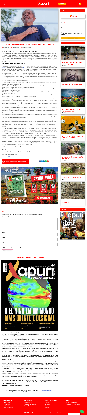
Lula (26, 47)
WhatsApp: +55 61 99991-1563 (73, 404)
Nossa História (6, 404)
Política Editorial (28, 402)
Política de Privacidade (30, 404)
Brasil (23, 47)
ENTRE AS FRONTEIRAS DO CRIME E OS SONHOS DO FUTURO (73, 110)
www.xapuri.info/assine (46, 390)
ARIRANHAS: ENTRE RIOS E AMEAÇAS (72, 178)
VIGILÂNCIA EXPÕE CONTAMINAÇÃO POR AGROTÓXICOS (72, 157)
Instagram (47, 402)
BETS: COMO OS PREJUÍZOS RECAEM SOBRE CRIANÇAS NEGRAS (72, 137)
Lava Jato (4, 67)
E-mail (4, 237)
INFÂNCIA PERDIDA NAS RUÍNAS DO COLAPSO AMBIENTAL (72, 63)
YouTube (47, 406)
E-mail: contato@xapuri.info (73, 402)
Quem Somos (6, 402)
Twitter (47, 407)
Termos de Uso (27, 406)
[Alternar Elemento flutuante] (82, 411)
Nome (4, 232)
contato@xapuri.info (18, 391)
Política (29, 47)
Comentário (5, 216)
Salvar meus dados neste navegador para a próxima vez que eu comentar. (22, 247)
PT (23, 67)
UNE (9, 156)
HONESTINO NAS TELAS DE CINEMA (72, 84)
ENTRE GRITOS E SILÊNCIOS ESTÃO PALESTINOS (72, 201)
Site (3, 242)
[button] (80, 4)
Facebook (47, 404)
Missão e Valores (7, 406)
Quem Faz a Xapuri (8, 407)
